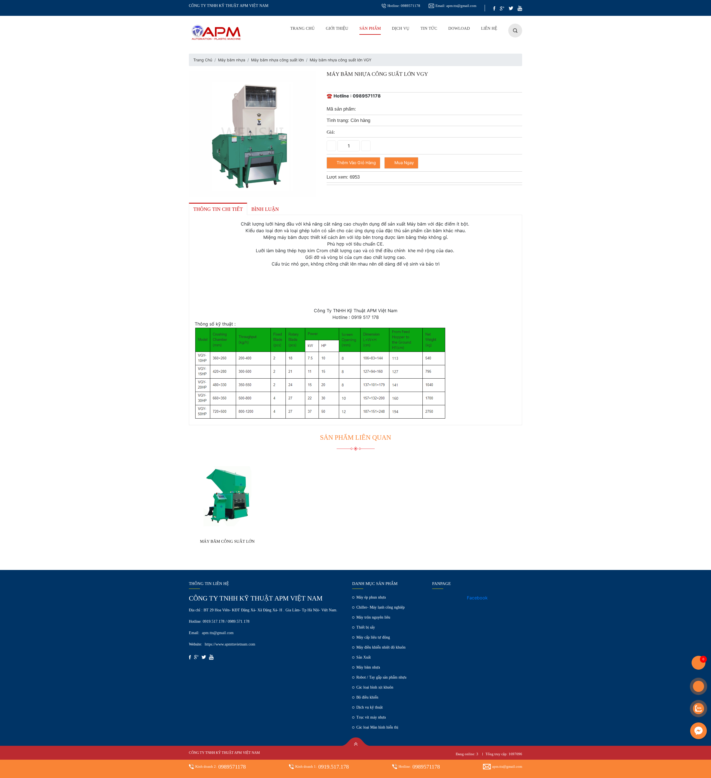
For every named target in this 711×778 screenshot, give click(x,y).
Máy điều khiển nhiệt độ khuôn (380, 647)
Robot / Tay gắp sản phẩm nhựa (381, 677)
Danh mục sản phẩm (374, 583)
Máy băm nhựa (231, 59)
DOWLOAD (459, 28)
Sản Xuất (363, 657)
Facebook (477, 598)
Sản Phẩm (370, 28)
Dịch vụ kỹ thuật (369, 707)
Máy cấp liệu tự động (373, 637)
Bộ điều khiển (367, 697)
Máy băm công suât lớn (227, 541)
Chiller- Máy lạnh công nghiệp (380, 607)
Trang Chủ (302, 28)
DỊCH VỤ (400, 28)
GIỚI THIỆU (337, 28)
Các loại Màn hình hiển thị (377, 727)
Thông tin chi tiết (218, 209)
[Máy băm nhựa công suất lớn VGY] (252, 133)
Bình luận (265, 209)
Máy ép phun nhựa (371, 597)
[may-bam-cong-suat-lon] (227, 496)
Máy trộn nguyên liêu (373, 617)
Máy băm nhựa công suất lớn (277, 59)
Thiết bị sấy (365, 627)
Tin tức (428, 28)
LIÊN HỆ (489, 28)
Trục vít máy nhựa (371, 717)
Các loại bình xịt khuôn (374, 687)
